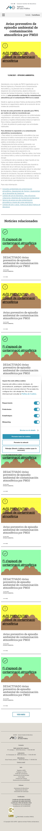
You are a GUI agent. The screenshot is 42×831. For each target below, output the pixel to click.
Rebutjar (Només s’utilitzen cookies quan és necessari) (21, 449)
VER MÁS (21, 714)
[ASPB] (21, 737)
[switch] (37, 409)
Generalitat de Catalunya (21, 791)
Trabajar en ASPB (21, 772)
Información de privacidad (21, 775)
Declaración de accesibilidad (21, 780)
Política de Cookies (29, 394)
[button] (3, 15)
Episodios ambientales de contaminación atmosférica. (21, 191)
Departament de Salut (21, 790)
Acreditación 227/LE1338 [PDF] (21, 804)
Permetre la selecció (21, 442)
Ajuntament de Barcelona (21, 788)
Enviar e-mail (21, 762)
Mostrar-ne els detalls (27, 430)
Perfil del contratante (21, 773)
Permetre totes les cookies (21, 436)
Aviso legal (21, 777)
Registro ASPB (21, 770)
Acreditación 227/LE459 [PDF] (21, 806)
